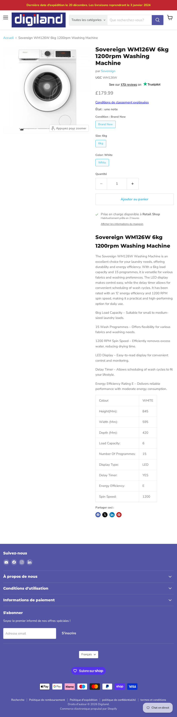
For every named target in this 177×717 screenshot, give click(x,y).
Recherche (17, 700)
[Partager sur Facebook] (98, 514)
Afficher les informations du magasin (122, 224)
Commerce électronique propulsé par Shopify (88, 709)
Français (86, 654)
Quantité (101, 174)
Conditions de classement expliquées (122, 102)
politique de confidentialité (119, 700)
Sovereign (108, 71)
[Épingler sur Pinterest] (119, 514)
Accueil (8, 38)
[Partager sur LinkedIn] (112, 514)
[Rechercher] (157, 20)
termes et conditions (153, 700)
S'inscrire (69, 633)
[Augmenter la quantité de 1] (133, 184)
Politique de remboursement (47, 700)
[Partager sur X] (104, 514)
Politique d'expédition (83, 700)
